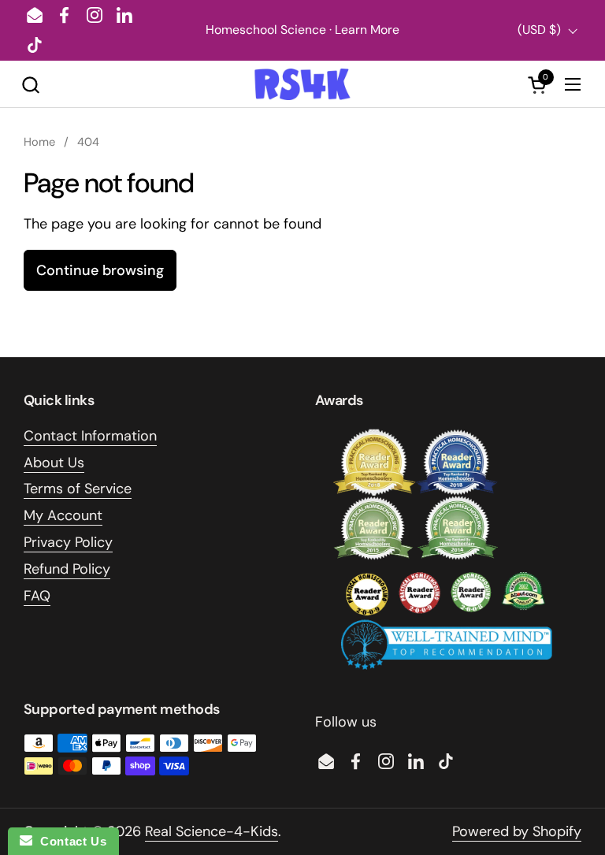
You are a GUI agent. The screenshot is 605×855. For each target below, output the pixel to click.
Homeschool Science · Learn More (302, 29)
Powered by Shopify (516, 831)
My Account (63, 515)
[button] (30, 85)
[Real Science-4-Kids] (302, 84)
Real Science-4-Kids (211, 831)
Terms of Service (78, 488)
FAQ (37, 595)
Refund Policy (67, 568)
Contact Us (69, 841)
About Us (54, 462)
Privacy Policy (68, 542)
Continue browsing (100, 270)
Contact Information (90, 435)
